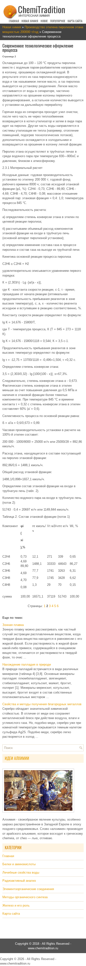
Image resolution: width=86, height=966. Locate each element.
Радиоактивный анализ (19, 880)
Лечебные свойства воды (20, 872)
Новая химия (30, 21)
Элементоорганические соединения (28, 889)
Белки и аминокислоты (19, 864)
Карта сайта (75, 21)
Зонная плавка (13, 625)
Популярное (57, 21)
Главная (14, 21)
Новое (44, 21)
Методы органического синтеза (25, 897)
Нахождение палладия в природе (26, 664)
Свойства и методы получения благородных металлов (41, 704)
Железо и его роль (16, 905)
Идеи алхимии (17, 758)
